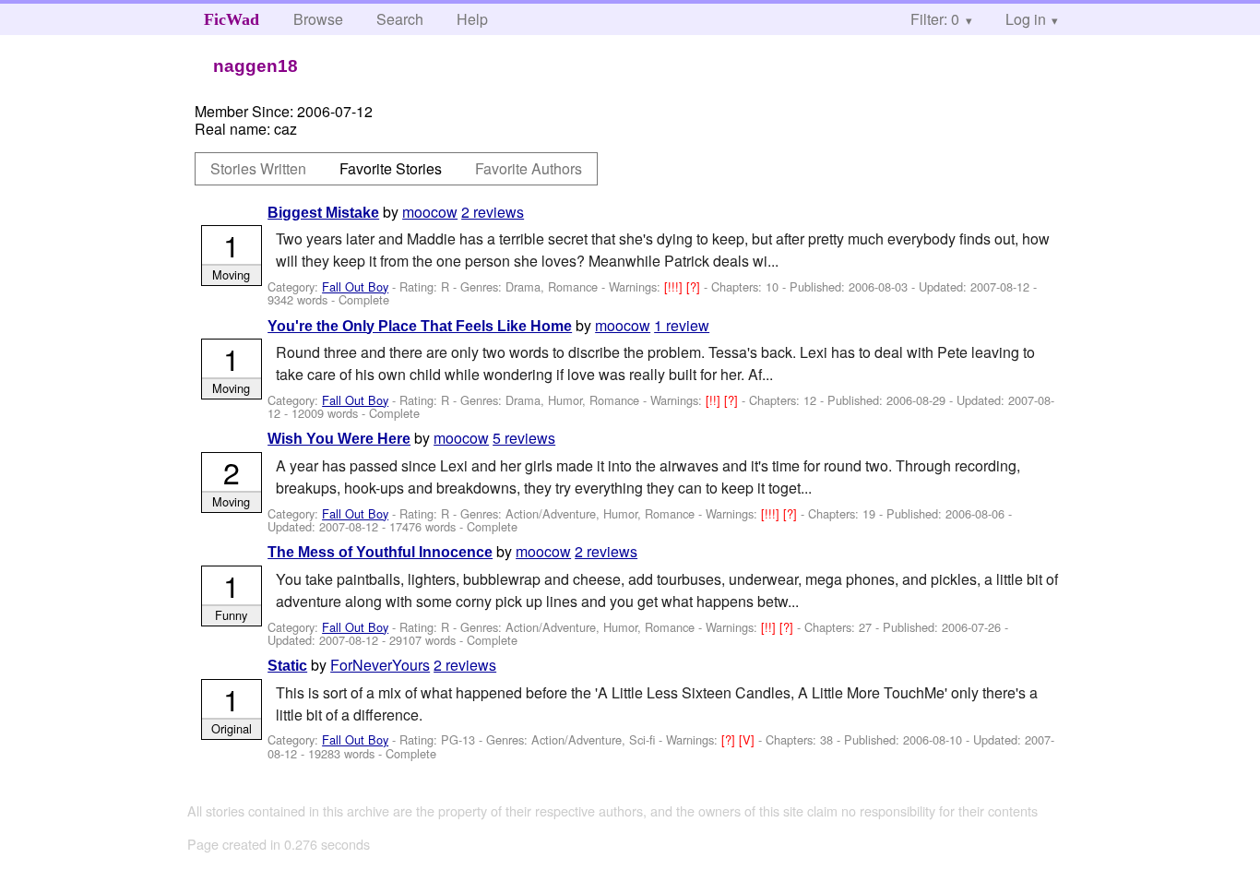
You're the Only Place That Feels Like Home (419, 326)
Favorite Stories (390, 168)
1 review (681, 325)
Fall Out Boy (355, 286)
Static (287, 665)
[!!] (715, 400)
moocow (430, 211)
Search (399, 19)
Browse (318, 19)
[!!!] (675, 286)
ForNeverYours (380, 664)
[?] (695, 286)
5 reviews (524, 437)
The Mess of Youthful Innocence (380, 552)
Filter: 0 (934, 19)
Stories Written (258, 168)
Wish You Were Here (338, 439)
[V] (748, 739)
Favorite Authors (528, 168)
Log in (1025, 19)
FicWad (231, 19)
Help (472, 19)
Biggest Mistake (323, 212)
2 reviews (492, 211)
